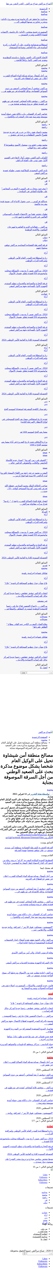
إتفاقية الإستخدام (40, 1234)
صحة (45, 452)
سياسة (44, 11)
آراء (45, 253)
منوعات (43, 616)
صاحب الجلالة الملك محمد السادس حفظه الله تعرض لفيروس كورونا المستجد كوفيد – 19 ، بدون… (26, 488)
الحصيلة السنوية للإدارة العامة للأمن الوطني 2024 (24, 340)
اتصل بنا (43, 667)
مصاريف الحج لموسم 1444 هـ (33, 432)
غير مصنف (42, 601)
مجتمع (44, 68)
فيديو (45, 565)
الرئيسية (43, 8)
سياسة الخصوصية (40, 1237)
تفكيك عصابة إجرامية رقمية (34, 573)
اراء (45, 1215)
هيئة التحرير (42, 1231)
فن (46, 181)
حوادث (44, 294)
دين (45, 401)
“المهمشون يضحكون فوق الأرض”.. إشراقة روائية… (29, 1113)
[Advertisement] (26, 702)
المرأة (44, 511)
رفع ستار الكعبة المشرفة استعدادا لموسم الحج (25, 409)
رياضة (44, 124)
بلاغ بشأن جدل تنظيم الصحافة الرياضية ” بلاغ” (26, 583)
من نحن (44, 1229)
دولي (45, 237)
